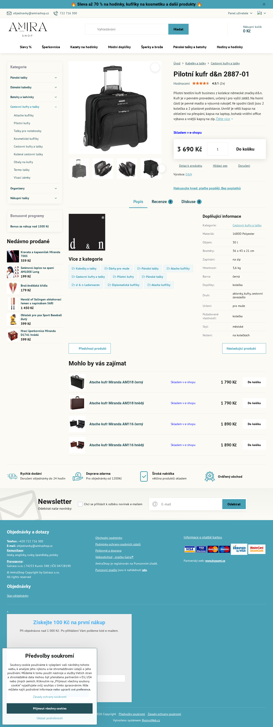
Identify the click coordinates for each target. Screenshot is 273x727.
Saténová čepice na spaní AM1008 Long (37, 270)
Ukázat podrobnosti (50, 718)
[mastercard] (213, 552)
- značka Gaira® (123, 557)
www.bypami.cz (215, 561)
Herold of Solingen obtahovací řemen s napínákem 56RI (41, 301)
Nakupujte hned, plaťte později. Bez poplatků (207, 188)
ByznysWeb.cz (151, 720)
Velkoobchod (103, 557)
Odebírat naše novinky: (55, 508)
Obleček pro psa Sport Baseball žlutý (41, 317)
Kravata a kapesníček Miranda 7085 (40, 254)
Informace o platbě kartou (203, 537)
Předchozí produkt (92, 348)
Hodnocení (182, 83)
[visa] (189, 552)
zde (144, 570)
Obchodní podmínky (108, 538)
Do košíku (245, 149)
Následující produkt (241, 348)
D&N (189, 174)
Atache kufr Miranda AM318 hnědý (116, 403)
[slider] (201, 83)
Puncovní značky (106, 570)
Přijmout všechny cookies (49, 708)
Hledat (178, 29)
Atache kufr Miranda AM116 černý (116, 424)
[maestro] (224, 552)
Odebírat (234, 504)
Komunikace (15, 550)
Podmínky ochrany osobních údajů (118, 544)
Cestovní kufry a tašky (247, 225)
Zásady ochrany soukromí (164, 714)
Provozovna (14, 561)
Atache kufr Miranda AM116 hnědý (116, 445)
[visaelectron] (201, 552)
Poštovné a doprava (108, 550)
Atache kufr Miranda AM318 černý (116, 382)
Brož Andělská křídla (34, 285)
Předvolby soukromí (132, 714)
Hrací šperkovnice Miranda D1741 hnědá (38, 333)
